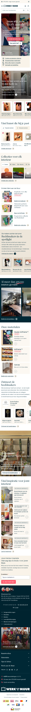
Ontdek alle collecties (7, 181)
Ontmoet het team (8, 647)
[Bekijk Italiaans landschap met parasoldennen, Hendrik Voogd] (14, 294)
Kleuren (21, 164)
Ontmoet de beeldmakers (8, 426)
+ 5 (27, 53)
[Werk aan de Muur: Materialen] (29, 657)
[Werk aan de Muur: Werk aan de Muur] (29, 665)
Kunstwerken (6, 653)
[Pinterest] (9, 670)
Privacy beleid (24, 697)
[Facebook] (12, 670)
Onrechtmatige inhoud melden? (11, 697)
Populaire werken (9, 128)
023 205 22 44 (24, 605)
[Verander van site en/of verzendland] (29, 1)
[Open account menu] (25, 6)
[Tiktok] (17, 670)
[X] (14, 670)
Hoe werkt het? (14, 43)
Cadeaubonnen (8, 624)
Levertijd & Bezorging (10, 619)
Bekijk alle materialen (7, 376)
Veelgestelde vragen (9, 612)
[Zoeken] (27, 10)
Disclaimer (21, 694)
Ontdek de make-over (8, 94)
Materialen (5, 657)
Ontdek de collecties (14, 39)
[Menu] (2, 6)
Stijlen (13, 164)
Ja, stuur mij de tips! (8, 582)
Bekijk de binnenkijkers (8, 319)
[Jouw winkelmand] (28, 6)
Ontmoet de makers (7, 253)
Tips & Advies (6, 661)
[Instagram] (7, 670)
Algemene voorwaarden (12, 694)
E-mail (16, 607)
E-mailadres (4, 574)
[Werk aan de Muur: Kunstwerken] (29, 653)
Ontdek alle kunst (6, 148)
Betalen (6, 617)
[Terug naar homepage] (11, 6)
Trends (6, 164)
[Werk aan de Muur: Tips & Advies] (29, 661)
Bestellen (6, 614)
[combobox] (11, 10)
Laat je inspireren (6, 551)
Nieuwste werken (23, 128)
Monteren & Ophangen (10, 622)
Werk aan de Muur (8, 666)
